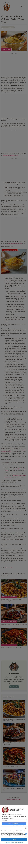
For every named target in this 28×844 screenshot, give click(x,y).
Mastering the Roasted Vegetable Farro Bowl (12, 647)
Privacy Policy (7, 842)
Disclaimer (13, 842)
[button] (26, 828)
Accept (14, 839)
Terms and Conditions (19, 842)
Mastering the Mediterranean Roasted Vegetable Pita (14, 624)
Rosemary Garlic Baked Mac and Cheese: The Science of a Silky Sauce (12, 600)
